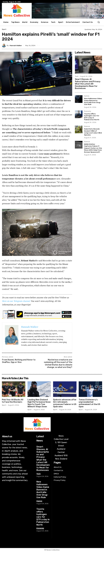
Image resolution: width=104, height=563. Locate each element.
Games (86, 96)
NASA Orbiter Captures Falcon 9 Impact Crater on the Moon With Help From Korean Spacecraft (93, 148)
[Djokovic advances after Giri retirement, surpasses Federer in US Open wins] (65, 389)
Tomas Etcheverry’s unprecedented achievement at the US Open (89, 403)
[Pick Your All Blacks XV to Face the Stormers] (13, 389)
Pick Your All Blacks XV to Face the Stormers (12, 401)
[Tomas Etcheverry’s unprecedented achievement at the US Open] (90, 389)
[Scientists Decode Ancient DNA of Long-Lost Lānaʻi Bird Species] (78, 129)
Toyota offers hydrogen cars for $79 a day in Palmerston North (91, 117)
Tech (76, 76)
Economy (87, 111)
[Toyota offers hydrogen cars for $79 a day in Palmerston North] (78, 114)
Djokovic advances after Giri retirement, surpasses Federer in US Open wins (65, 403)
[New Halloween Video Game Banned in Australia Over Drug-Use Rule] (78, 99)
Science (87, 126)
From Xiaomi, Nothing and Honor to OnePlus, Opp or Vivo (18, 361)
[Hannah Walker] (4, 45)
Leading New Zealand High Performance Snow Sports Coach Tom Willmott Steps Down (39, 403)
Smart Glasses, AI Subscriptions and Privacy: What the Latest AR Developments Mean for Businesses (88, 84)
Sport (4, 29)
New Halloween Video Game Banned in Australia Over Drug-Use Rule (93, 101)
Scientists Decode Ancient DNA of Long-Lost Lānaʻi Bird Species (93, 132)
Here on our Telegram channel (16, 301)
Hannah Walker (16, 45)
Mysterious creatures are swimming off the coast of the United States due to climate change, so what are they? (58, 363)
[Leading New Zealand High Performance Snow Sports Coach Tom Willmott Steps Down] (39, 389)
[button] (98, 22)
